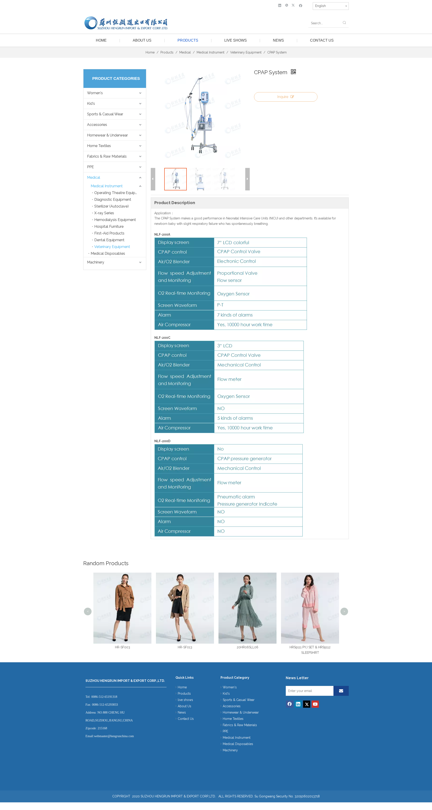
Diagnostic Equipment (112, 199)
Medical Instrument (107, 186)
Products (188, 40)
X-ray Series (104, 213)
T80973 (318, 576)
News (278, 40)
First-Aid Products (109, 233)
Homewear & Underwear (107, 135)
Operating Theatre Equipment (119, 193)
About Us (142, 40)
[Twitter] (294, 5)
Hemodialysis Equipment (115, 220)
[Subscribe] (341, 691)
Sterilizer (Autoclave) (111, 206)
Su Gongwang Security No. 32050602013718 (287, 796)
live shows (235, 40)
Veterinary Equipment (112, 247)
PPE (90, 167)
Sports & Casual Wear (105, 114)
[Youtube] (315, 704)
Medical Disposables (108, 253)
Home (101, 40)
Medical (93, 177)
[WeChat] (287, 5)
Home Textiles (99, 146)
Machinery (95, 262)
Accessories (97, 125)
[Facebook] (301, 5)
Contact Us (322, 40)
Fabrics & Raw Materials (107, 156)
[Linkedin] (280, 5)
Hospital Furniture (109, 226)
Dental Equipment (109, 240)
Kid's (91, 103)
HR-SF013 (130, 647)
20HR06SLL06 (193, 647)
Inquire (282, 97)
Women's (95, 93)
